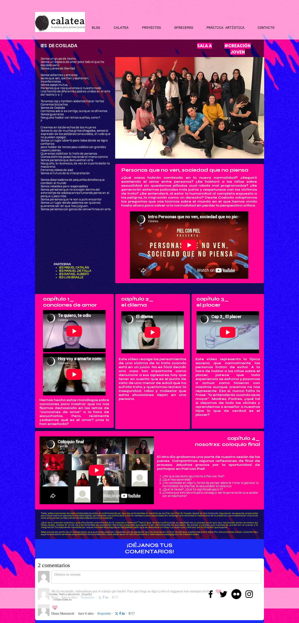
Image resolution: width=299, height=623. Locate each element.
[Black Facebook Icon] (211, 594)
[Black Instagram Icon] (249, 594)
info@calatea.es (62, 599)
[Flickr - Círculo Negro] (236, 594)
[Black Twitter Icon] (223, 594)
